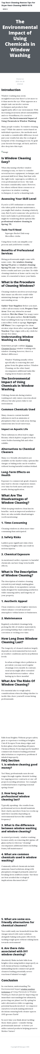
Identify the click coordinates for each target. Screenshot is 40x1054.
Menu (5, 9)
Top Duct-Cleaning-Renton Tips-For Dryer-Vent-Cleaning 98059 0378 (18, 4)
